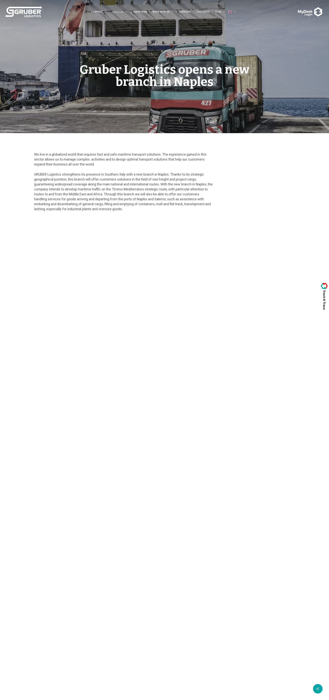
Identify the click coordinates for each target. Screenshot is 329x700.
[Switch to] (233, 12)
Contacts (202, 11)
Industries (140, 11)
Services (118, 11)
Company (97, 11)
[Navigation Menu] (296, 9)
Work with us (161, 11)
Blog (218, 11)
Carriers (185, 11)
